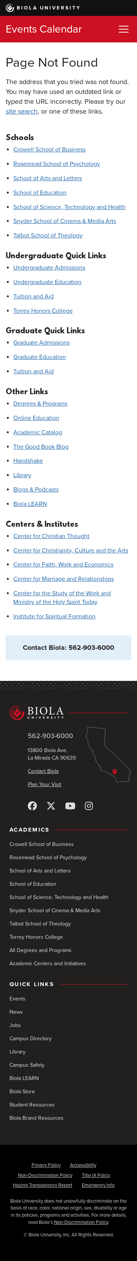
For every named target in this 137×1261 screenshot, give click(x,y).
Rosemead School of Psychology (56, 164)
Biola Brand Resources (37, 1118)
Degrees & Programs (40, 403)
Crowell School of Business (49, 149)
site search (22, 111)
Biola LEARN (30, 504)
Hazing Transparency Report (42, 1185)
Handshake (28, 461)
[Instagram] (89, 806)
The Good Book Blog (40, 447)
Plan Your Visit (44, 784)
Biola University (49, 8)
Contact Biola (43, 771)
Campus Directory (31, 1038)
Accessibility (83, 1165)
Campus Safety (27, 1065)
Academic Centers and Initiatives (48, 963)
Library (22, 475)
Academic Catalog (37, 432)
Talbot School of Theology (48, 235)
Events (17, 999)
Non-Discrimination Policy (45, 1175)
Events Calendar (44, 29)
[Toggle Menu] (123, 29)
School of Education (40, 193)
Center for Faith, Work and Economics (63, 564)
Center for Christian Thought (51, 536)
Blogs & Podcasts (36, 489)
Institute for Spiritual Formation (54, 616)
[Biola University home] (68, 713)
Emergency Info (98, 1185)
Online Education (36, 418)
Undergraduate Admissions (49, 268)
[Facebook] (32, 806)
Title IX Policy (96, 1175)
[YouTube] (70, 806)
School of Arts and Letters (47, 178)
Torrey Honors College (43, 311)
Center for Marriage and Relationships (63, 579)
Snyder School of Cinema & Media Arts (64, 221)
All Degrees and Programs (41, 950)
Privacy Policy (46, 1165)
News (16, 1012)
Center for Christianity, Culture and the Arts (70, 550)
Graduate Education (39, 357)
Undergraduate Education (47, 282)
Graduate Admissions (41, 342)
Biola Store (22, 1091)
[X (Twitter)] (51, 806)
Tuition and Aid (33, 296)
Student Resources (32, 1105)
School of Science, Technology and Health (69, 207)
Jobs (15, 1025)
